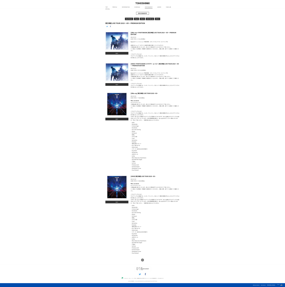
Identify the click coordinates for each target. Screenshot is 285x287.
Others (157, 18)
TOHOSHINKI (142, 3)
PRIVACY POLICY (256, 285)
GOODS (159, 7)
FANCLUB (168, 7)
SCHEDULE (137, 7)
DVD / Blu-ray (150, 18)
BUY (117, 53)
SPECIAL (107, 9)
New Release (129, 18)
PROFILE (114, 7)
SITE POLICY (263, 285)
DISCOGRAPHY (149, 7)
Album (142, 18)
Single (136, 18)
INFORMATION (126, 7)
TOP (106, 7)
